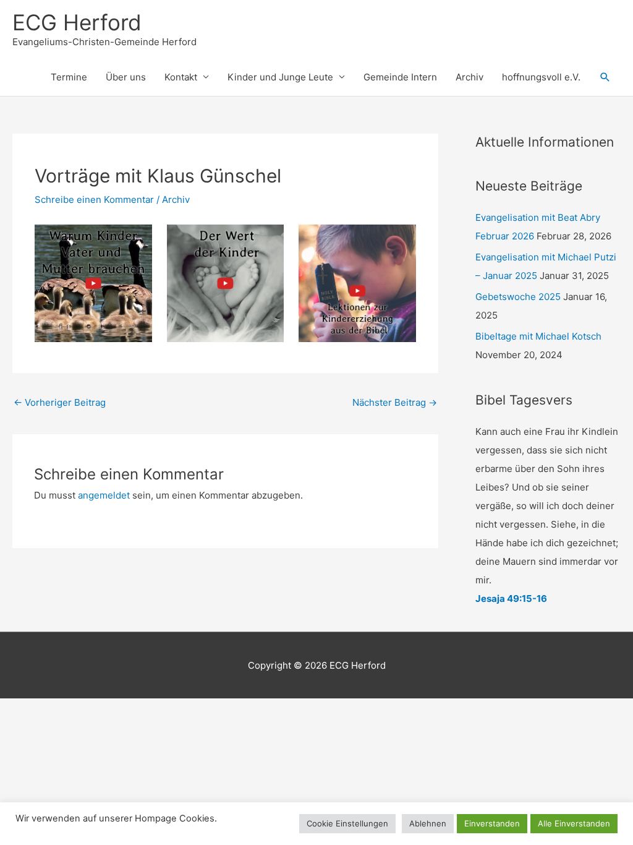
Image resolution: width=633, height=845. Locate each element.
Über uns (126, 77)
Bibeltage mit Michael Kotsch (538, 336)
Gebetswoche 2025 (518, 296)
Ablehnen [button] (427, 823)
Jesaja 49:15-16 (511, 598)
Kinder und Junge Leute (280, 77)
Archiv (469, 77)
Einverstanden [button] (492, 823)
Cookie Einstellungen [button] (347, 823)
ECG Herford (77, 22)
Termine (69, 77)
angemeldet (104, 495)
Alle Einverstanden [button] (574, 823)
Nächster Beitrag (394, 402)
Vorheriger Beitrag (60, 402)
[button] (605, 77)
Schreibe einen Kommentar (94, 199)
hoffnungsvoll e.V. (541, 77)
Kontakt (180, 77)
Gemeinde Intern (400, 77)
